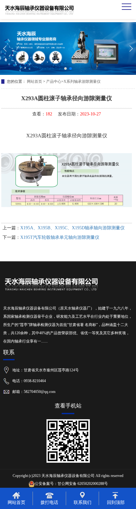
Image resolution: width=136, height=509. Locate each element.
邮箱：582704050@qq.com (33, 391)
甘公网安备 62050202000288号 (83, 483)
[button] (65, 68)
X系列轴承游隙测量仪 (82, 81)
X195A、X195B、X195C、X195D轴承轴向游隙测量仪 (72, 227)
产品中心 (53, 81)
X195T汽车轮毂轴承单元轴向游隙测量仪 (59, 237)
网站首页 (34, 81)
